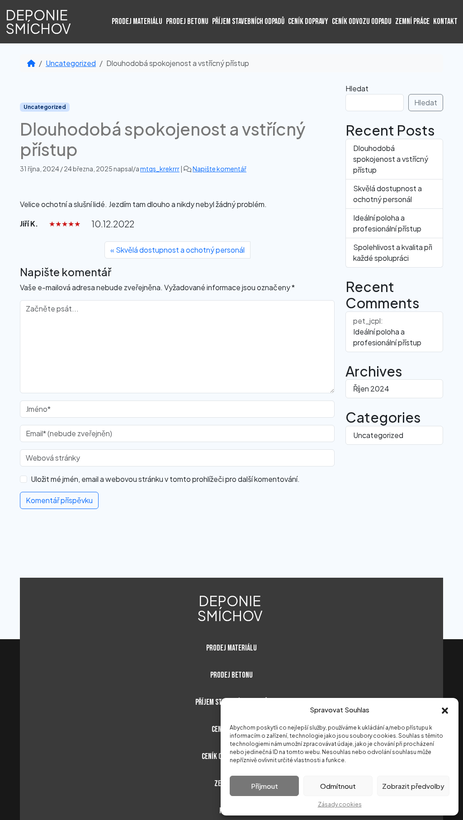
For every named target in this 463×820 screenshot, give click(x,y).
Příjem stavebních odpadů (248, 22)
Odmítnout (338, 786)
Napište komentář (219, 169)
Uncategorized (71, 63)
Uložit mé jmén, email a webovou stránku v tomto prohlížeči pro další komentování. (165, 479)
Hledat (357, 88)
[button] (444, 709)
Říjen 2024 (371, 388)
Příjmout (264, 786)
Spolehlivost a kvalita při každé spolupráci (392, 252)
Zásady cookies (340, 804)
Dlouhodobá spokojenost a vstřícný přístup (390, 158)
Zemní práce (412, 22)
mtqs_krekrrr (160, 169)
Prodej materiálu (137, 22)
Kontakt (445, 22)
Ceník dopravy (308, 22)
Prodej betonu (187, 22)
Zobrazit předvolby (413, 786)
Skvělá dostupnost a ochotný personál (180, 249)
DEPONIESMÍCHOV (38, 21)
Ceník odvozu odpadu (362, 22)
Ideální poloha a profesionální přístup (387, 223)
